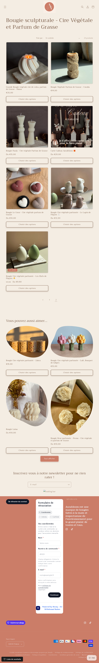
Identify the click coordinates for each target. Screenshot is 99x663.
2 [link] (56, 300)
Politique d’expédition (39, 655)
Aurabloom (18, 652)
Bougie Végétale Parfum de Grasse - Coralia (70, 87)
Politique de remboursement (64, 652)
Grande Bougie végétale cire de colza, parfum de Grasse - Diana (26, 88)
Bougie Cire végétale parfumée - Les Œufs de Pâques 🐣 (26, 277)
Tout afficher (49, 459)
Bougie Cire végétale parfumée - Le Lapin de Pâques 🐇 (71, 214)
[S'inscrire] (68, 484)
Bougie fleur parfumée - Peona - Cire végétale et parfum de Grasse (71, 439)
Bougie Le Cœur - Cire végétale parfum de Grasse (25, 214)
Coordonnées (53, 655)
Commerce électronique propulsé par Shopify (38, 652)
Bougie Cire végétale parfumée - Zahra (23, 361)
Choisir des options (27, 99)
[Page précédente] (43, 300)
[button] (5, 7)
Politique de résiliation (86, 657)
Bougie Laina (12, 429)
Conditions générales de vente (70, 655)
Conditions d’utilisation (23, 655)
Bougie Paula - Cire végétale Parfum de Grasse (27, 151)
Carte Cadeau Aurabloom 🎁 (63, 151)
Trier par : (39, 38)
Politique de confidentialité (84, 652)
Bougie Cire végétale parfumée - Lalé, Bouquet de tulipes (72, 362)
